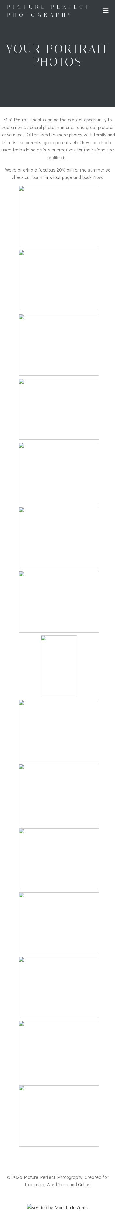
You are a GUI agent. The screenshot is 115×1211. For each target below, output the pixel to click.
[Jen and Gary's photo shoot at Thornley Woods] (59, 1047)
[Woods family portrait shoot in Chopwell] (59, 983)
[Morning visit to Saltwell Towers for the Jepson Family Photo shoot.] (59, 469)
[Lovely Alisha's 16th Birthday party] (59, 533)
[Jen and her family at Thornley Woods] (59, 790)
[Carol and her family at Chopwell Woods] (59, 341)
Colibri (84, 1184)
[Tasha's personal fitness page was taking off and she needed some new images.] (59, 726)
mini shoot (50, 177)
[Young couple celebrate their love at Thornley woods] (59, 919)
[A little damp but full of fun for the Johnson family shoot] (59, 855)
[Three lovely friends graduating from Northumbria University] (59, 405)
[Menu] (106, 11)
